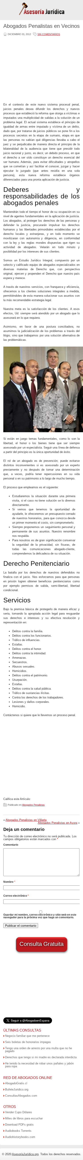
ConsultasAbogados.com (21, 1095)
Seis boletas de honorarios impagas (28, 1042)
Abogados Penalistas (33, 805)
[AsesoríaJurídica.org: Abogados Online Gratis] (41, 14)
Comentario (10, 844)
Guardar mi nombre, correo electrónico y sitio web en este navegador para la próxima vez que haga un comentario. (39, 916)
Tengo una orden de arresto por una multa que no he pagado (38, 1050)
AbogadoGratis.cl (16, 1083)
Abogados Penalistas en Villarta (26, 820)
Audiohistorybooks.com (20, 1137)
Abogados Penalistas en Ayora (57, 822)
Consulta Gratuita (41, 944)
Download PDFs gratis (19, 1124)
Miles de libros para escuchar (24, 1118)
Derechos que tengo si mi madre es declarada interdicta (41, 1057)
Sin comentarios (48, 34)
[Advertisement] (41, 70)
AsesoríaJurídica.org (25, 1154)
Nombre (9, 881)
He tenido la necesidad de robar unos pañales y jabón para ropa (39, 1065)
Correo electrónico (16, 895)
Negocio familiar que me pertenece (27, 1035)
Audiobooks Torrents (18, 1130)
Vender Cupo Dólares (18, 1112)
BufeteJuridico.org (16, 1089)
